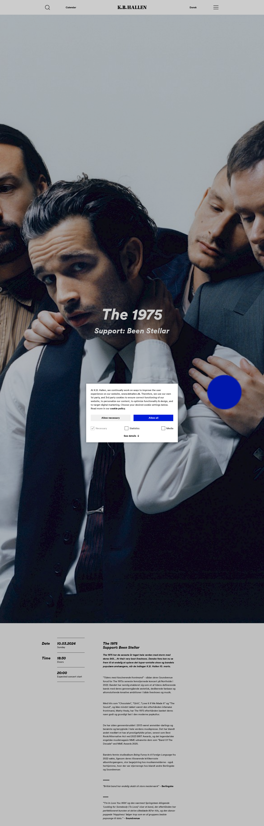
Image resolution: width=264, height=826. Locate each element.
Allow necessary (110, 417)
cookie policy (117, 408)
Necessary (101, 428)
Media (169, 428)
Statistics (134, 428)
